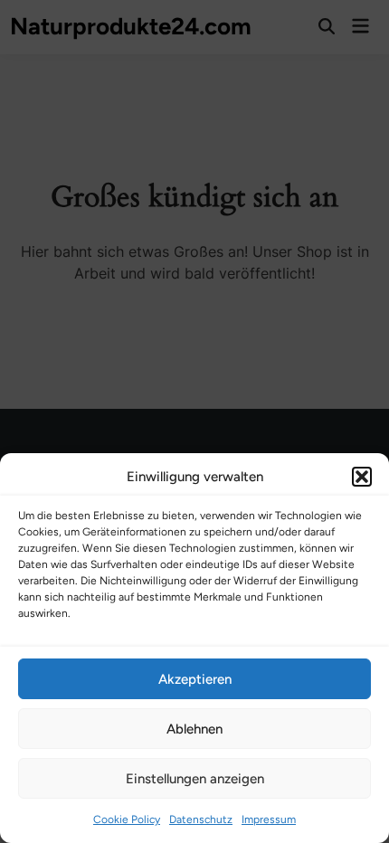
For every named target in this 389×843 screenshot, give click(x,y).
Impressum (269, 819)
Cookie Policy (126, 819)
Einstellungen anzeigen (195, 779)
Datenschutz (200, 819)
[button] (362, 477)
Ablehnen (194, 729)
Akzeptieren (195, 679)
